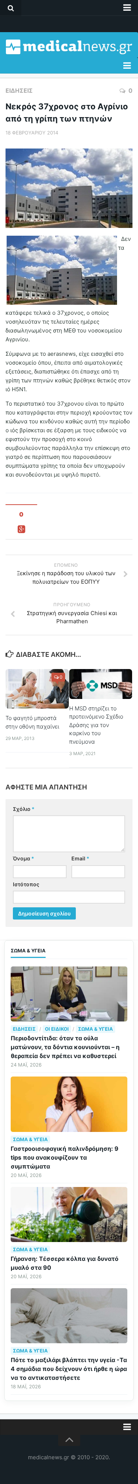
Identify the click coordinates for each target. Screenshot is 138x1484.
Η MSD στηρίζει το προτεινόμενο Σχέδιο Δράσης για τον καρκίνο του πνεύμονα (96, 725)
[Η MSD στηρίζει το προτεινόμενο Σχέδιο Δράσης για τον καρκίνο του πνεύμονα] (100, 684)
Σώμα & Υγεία (95, 1029)
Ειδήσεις (19, 90)
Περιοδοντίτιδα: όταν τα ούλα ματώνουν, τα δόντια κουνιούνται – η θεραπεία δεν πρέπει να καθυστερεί (65, 1047)
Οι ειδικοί (57, 1029)
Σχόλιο (24, 809)
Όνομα (23, 858)
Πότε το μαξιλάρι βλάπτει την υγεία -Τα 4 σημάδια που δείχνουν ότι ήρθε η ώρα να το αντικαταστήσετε (69, 1368)
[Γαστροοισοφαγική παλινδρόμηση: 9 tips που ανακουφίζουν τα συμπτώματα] (69, 1104)
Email (80, 858)
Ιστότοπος (26, 884)
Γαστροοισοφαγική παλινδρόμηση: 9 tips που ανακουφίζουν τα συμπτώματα (64, 1157)
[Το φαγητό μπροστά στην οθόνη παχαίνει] (37, 689)
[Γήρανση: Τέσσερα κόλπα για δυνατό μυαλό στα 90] (69, 1214)
